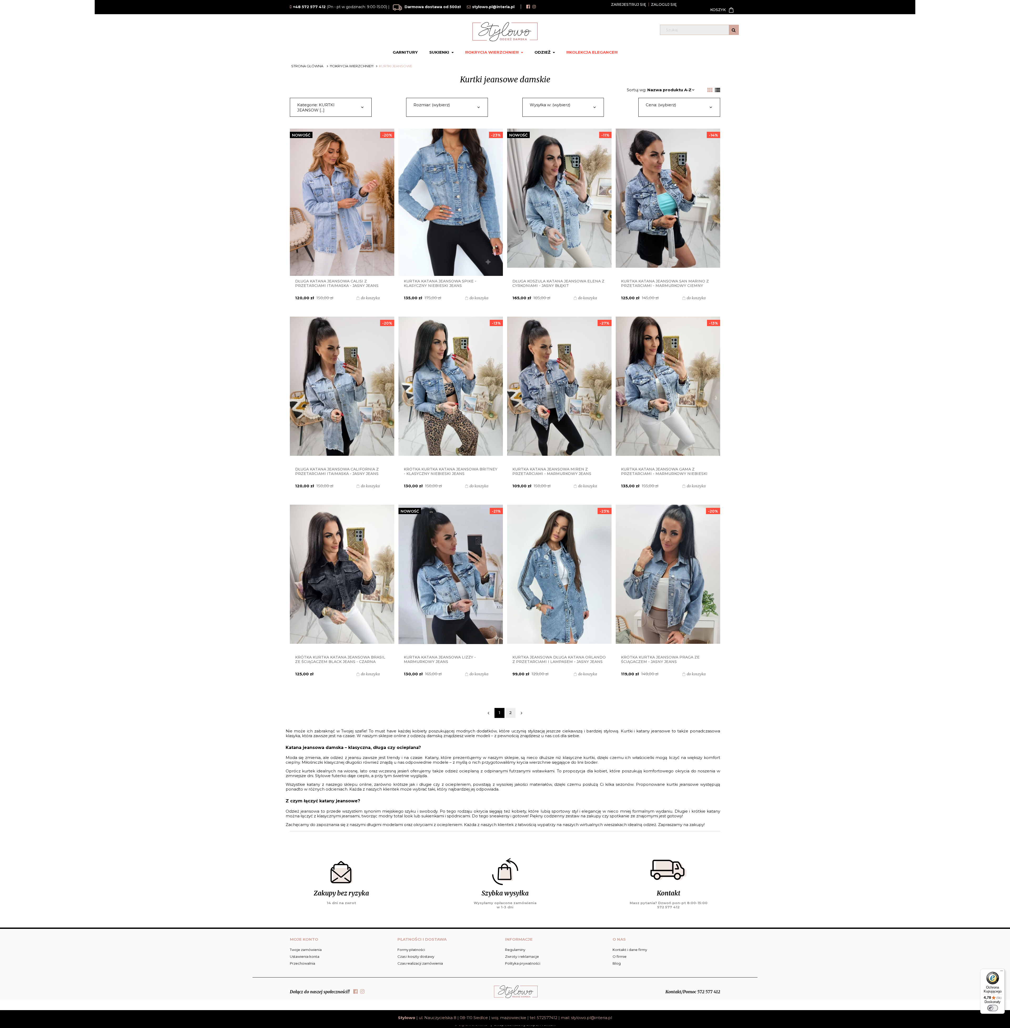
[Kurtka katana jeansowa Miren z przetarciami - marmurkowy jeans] (559, 390)
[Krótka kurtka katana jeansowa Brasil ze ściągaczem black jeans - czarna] (342, 578)
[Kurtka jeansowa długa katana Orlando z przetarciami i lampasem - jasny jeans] (559, 578)
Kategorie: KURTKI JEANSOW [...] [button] (316, 107)
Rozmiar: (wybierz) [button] (431, 104)
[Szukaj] (734, 30)
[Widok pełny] (717, 90)
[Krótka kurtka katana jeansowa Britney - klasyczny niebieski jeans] (450, 390)
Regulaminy (515, 950)
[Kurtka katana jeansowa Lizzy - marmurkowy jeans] (450, 578)
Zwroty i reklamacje (522, 956)
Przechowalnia (302, 963)
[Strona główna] (505, 31)
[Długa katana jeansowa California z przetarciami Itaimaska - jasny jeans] (342, 390)
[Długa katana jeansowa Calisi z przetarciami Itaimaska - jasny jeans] (342, 202)
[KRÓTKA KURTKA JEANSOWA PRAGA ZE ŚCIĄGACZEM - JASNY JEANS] (668, 578)
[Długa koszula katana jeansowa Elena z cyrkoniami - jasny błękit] (559, 202)
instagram (534, 6)
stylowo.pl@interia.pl (591, 1017)
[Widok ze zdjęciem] (710, 90)
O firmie (620, 956)
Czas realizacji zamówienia (420, 963)
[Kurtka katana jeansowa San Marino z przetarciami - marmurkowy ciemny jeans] (668, 202)
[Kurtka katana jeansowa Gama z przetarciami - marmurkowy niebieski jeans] (668, 390)
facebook (528, 6)
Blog (617, 963)
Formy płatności (411, 950)
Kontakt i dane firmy (630, 950)
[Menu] (1001, 972)
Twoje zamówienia (306, 950)
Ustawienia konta (304, 956)
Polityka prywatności (522, 963)
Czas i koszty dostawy (415, 956)
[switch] (992, 1008)
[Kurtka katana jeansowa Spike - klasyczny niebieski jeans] (450, 202)
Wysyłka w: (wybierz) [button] (550, 104)
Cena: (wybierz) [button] (661, 104)
